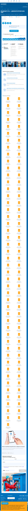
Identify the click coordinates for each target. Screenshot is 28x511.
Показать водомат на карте (14, 27)
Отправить (22, 470)
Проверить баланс (14, 1)
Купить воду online (14, 30)
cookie (22, 506)
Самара (2, 6)
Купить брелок (12, 14)
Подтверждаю (5, 503)
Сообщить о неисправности (19, 1)
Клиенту (5, 9)
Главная (2, 9)
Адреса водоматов (8, 1)
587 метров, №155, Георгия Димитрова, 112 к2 (14, 56)
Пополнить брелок (16, 1)
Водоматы (8, 9)
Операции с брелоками (11, 1)
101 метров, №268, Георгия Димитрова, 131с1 (13, 47)
